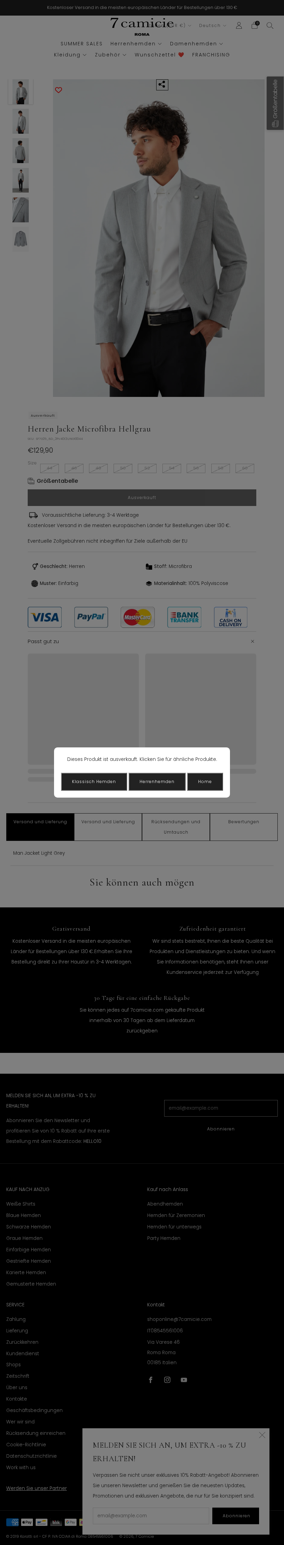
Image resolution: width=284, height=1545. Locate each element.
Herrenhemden (157, 781)
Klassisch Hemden (94, 781)
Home (205, 781)
